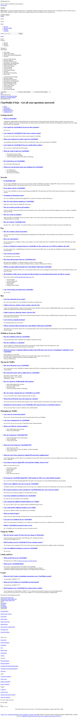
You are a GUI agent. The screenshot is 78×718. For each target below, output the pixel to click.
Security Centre (33, 714)
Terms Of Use (4, 714)
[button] (10, 118)
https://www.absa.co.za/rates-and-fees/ (28, 561)
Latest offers (4, 616)
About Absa (3, 640)
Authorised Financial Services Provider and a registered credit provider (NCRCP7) (41, 716)
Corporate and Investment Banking (9, 668)
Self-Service (7, 107)
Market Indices (4, 624)
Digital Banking (7, 109)
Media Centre (4, 650)
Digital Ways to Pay (8, 110)
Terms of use (4, 679)
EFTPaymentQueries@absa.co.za (23, 277)
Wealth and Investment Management (9, 666)
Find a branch (4, 619)
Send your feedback (5, 697)
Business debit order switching (8, 694)
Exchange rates (4, 629)
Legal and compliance (6, 676)
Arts (2, 647)
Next (2, 93)
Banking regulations (5, 681)
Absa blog (3, 671)
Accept (2, 14)
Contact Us (3, 689)
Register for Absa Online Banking (9, 96)
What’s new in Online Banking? (8, 97)
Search (20, 33)
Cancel (7, 14)
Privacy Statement (5, 684)
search (2, 36)
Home (5, 106)
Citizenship (3, 645)
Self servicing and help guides (8, 627)
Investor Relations (5, 642)
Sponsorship (4, 653)
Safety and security (5, 621)
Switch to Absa (4, 692)
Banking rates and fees (6, 614)
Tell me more (4, 5)
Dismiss (3, 8)
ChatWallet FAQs (8, 112)
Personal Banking (5, 660)
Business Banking (5, 663)
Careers (2, 655)
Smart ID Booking (5, 632)
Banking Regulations (13, 714)
